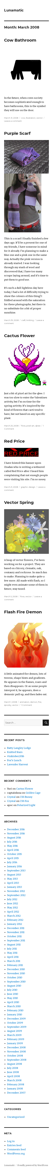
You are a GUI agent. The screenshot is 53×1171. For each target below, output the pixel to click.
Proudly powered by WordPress (32, 1165)
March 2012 (14, 915)
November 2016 (16, 833)
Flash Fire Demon (23, 611)
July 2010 (12, 989)
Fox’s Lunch (14, 760)
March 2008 (14, 1080)
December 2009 (16, 1018)
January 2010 (14, 1014)
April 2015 (13, 858)
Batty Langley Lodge (19, 747)
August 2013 (14, 874)
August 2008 (14, 1063)
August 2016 (14, 837)
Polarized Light (26, 805)
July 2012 (12, 899)
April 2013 (13, 882)
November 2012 (16, 891)
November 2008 (16, 1051)
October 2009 (15, 1022)
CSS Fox (24, 801)
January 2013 (14, 886)
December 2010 (16, 969)
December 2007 (16, 1092)
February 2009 (15, 1039)
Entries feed (14, 1145)
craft (23, 320)
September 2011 (16, 940)
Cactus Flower (19, 335)
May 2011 (12, 952)
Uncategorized (15, 1116)
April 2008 (13, 1076)
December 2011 (15, 928)
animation (24, 702)
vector (39, 118)
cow (23, 118)
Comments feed (16, 1149)
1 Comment (26, 705)
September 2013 (16, 870)
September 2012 (16, 895)
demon (33, 702)
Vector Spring (19, 502)
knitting (30, 320)
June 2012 (12, 903)
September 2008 (16, 1059)
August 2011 (14, 944)
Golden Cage (33, 792)
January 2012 (14, 924)
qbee (37, 426)
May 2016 (12, 845)
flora (23, 426)
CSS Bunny (26, 796)
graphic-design (28, 487)
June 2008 (13, 1072)
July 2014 (12, 862)
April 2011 (13, 956)
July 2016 (12, 841)
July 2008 (12, 1068)
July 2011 (12, 948)
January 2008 (15, 1088)
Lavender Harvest (17, 764)
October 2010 (14, 977)
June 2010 (12, 993)
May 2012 (12, 907)
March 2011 (13, 961)
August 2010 (14, 985)
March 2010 (14, 1006)
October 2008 (15, 1055)
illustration (30, 118)
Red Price (14, 441)
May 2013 (12, 878)
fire (39, 702)
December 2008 (16, 1047)
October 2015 (14, 854)
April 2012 (13, 911)
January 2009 (15, 1043)
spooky (7, 705)
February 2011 (15, 965)
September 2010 (16, 981)
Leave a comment (13, 121)
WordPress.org (16, 1153)
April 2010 (13, 1002)
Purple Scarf (17, 133)
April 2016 (13, 849)
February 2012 (15, 919)
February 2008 (15, 1084)
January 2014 (14, 866)
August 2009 (14, 1030)
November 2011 (15, 932)
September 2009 (16, 1026)
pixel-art (30, 426)
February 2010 (15, 1010)
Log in (11, 1141)
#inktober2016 (15, 756)
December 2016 (16, 829)
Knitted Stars (15, 752)
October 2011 (14, 936)
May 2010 (12, 998)
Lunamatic (14, 10)
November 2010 (16, 973)
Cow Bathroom (20, 40)
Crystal (11, 796)
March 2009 (14, 1035)
